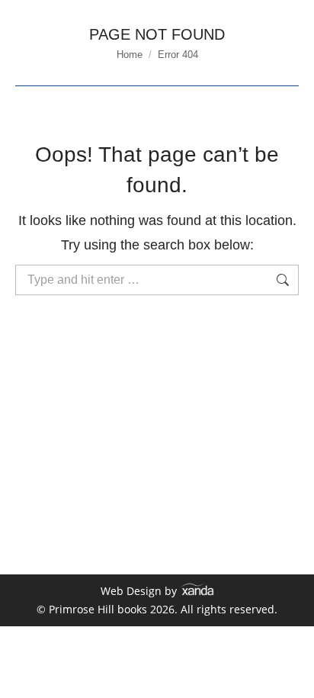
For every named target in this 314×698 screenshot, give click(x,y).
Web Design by (140, 591)
